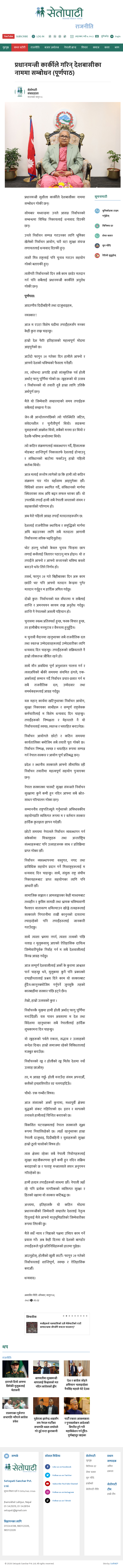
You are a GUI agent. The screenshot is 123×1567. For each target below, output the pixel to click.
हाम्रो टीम (111, 1494)
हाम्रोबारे (89, 1484)
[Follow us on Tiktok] (64, 36)
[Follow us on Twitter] (55, 36)
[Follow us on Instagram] (60, 36)
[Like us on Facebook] (50, 36)
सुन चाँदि (90, 1478)
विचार (84, 47)
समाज (96, 47)
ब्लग (117, 47)
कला (107, 47)
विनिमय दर (91, 1466)
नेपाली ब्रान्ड (70, 47)
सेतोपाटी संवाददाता (33, 92)
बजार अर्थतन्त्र (52, 47)
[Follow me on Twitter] (24, 93)
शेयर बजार (91, 1472)
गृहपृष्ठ (89, 1461)
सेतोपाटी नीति (92, 1489)
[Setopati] (20, 1467)
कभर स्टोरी (19, 47)
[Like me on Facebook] (21, 96)
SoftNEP (114, 1563)
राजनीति (35, 47)
